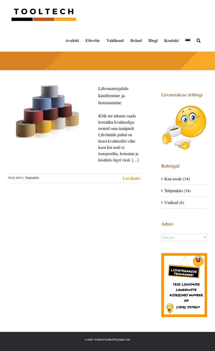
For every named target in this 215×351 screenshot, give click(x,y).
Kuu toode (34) (177, 178)
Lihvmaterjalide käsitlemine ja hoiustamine (113, 95)
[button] (199, 40)
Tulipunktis (32, 177)
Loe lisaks (131, 178)
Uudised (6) (174, 202)
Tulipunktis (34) (177, 190)
